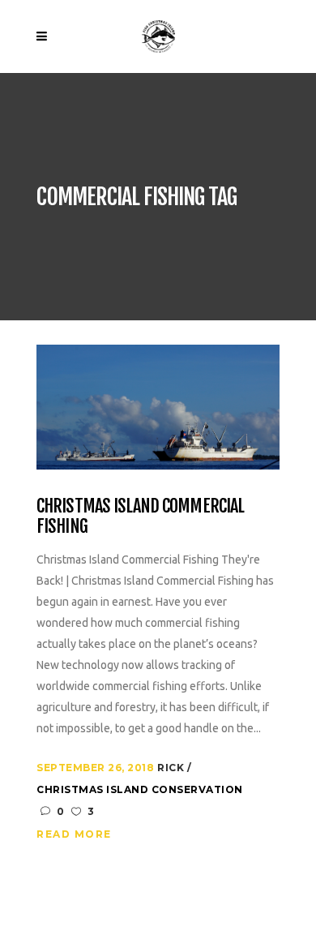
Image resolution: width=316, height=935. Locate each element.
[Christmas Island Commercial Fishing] (158, 406)
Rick (172, 767)
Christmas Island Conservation (139, 789)
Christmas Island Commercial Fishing (140, 516)
